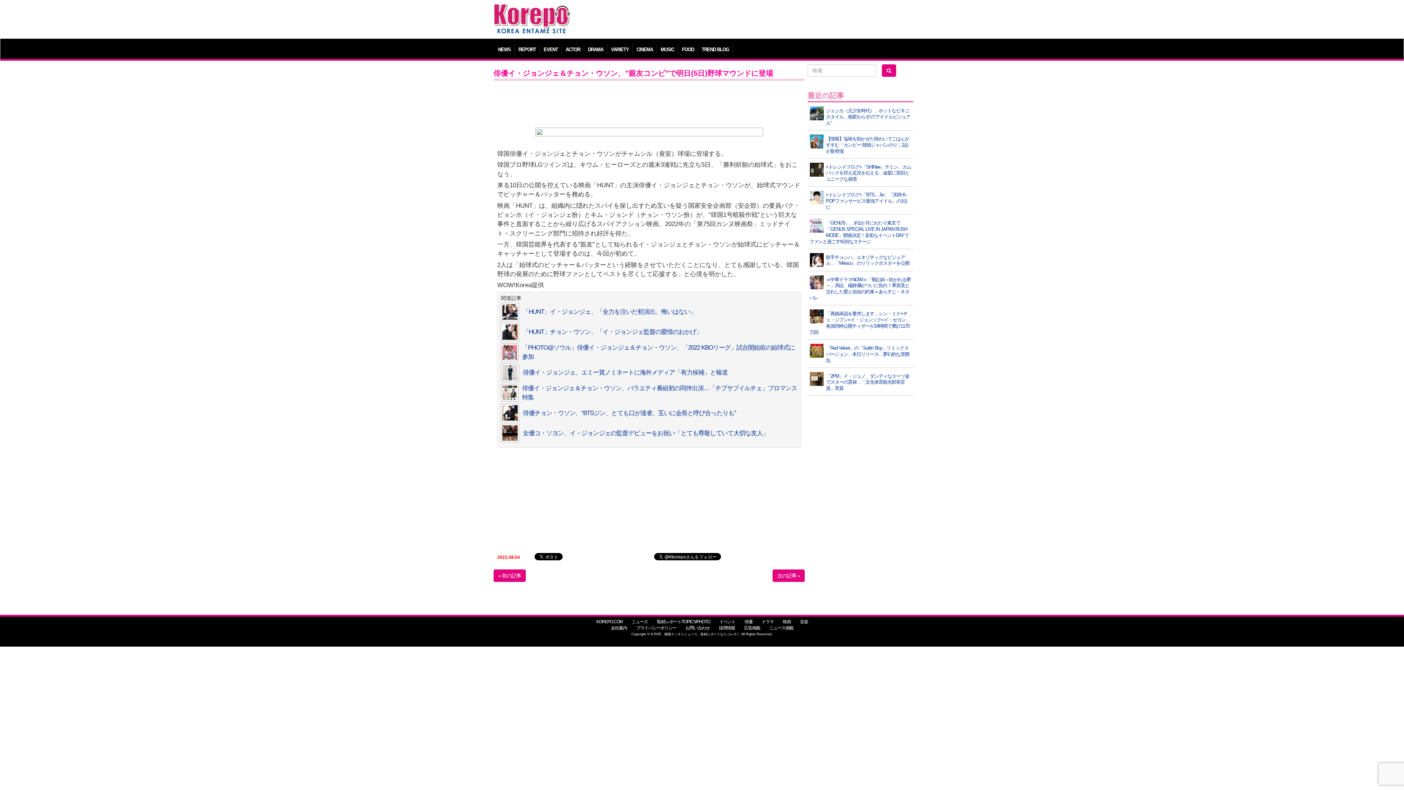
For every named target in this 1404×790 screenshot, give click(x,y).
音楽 (804, 621)
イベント (727, 621)
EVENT (551, 49)
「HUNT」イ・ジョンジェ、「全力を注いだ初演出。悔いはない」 (609, 311)
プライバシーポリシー (656, 628)
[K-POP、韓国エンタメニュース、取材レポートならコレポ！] (532, 10)
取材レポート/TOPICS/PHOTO (683, 621)
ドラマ (768, 621)
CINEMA (645, 49)
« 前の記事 (509, 576)
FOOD (688, 49)
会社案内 (619, 628)
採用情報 (727, 628)
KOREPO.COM (609, 621)
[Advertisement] (754, 20)
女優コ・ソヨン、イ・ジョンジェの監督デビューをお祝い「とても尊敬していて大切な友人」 (646, 433)
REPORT (527, 49)
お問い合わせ (698, 628)
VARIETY (620, 49)
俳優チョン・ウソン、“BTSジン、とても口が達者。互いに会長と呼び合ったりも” (629, 413)
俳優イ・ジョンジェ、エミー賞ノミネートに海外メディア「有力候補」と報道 (625, 372)
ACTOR (573, 49)
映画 (787, 621)
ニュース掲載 (781, 628)
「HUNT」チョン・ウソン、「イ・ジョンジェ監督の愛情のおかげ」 (612, 331)
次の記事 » (788, 576)
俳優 (748, 621)
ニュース (640, 621)
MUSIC (667, 49)
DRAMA (595, 49)
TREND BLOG (715, 49)
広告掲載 (752, 628)
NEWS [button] (504, 49)
